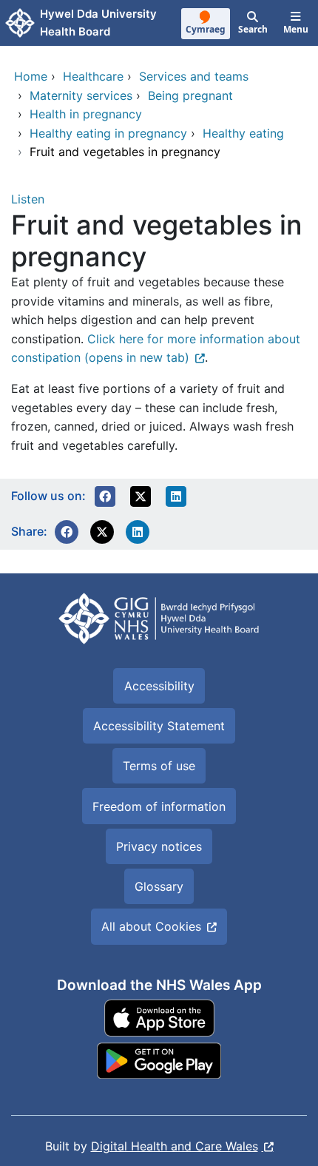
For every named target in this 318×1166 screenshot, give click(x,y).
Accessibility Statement (159, 725)
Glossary (159, 886)
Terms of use (159, 765)
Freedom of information (159, 806)
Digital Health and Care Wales (174, 1146)
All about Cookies (151, 926)
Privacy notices (159, 846)
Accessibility (159, 685)
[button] (105, 496)
